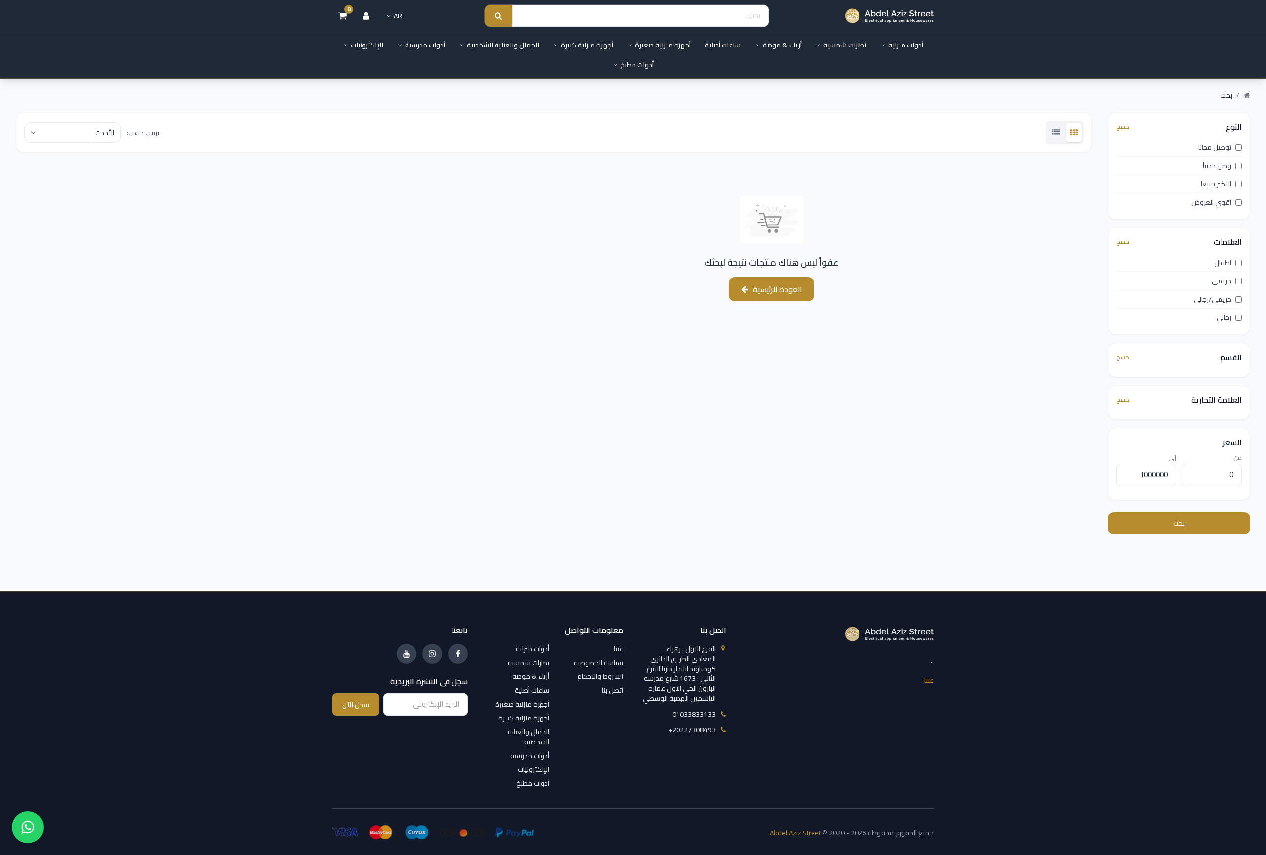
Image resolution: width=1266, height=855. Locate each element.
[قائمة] (1056, 132)
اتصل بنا (612, 690)
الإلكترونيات (367, 45)
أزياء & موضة (782, 45)
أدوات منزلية (905, 45)
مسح (1122, 127)
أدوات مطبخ (637, 64)
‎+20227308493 (692, 730)
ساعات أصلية (723, 45)
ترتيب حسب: (143, 132)
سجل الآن (355, 704)
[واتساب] (28, 827)
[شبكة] (1074, 132)
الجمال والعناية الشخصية (503, 45)
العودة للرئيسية (777, 289)
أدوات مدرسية (425, 45)
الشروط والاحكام (600, 676)
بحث (1179, 523)
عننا (929, 680)
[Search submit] (498, 16)
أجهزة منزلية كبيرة (587, 45)
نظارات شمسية (844, 45)
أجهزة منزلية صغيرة (663, 45)
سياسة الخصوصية (598, 662)
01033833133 (694, 714)
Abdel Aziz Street (795, 832)
